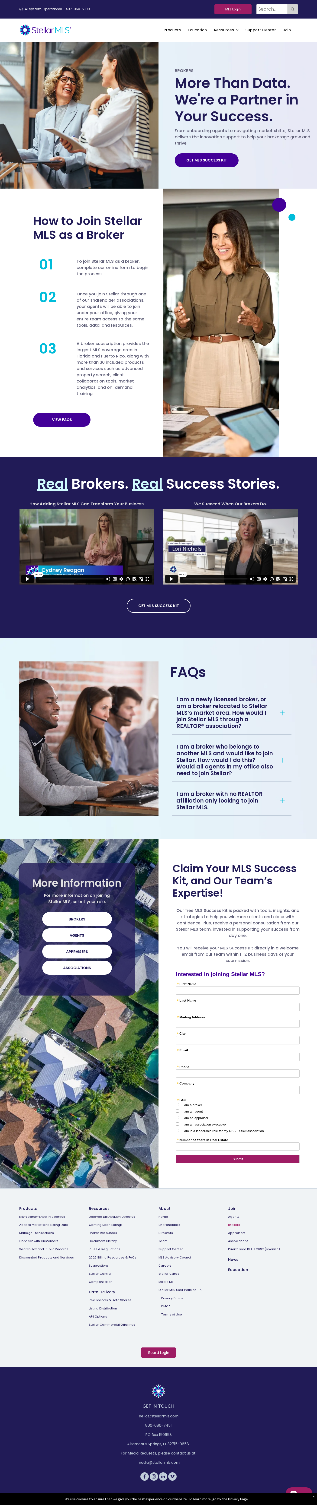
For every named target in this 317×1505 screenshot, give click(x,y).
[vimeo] (172, 1477)
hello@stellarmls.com (158, 1416)
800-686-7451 (158, 1425)
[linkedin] (163, 1477)
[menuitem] (172, 30)
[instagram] (154, 1477)
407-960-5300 (77, 9)
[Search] (293, 9)
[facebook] (144, 1477)
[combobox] (272, 9)
